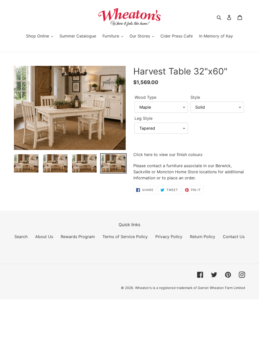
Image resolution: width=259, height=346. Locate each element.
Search (21, 236)
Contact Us (234, 236)
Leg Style (144, 118)
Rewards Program (78, 236)
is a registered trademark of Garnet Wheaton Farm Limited (199, 288)
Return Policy (202, 236)
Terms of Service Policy (125, 236)
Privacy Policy (168, 236)
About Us (44, 236)
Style (195, 97)
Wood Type (145, 97)
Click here (143, 154)
